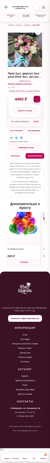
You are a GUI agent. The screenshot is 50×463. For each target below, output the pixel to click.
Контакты (25, 361)
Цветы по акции (25, 394)
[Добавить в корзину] (37, 99)
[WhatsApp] (11, 138)
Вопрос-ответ (25, 348)
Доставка (25, 339)
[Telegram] (16, 138)
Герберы (27, 25)
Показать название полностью (19, 84)
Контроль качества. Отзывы (25, 343)
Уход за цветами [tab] (35, 156)
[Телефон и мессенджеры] (36, 7)
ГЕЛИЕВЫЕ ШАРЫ (15, 249)
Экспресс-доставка (25, 389)
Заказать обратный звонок (25, 318)
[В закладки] (38, 32)
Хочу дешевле (34, 130)
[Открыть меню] (43, 7)
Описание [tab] (15, 156)
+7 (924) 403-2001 (25, 416)
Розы (25, 385)
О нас (25, 334)
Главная (11, 25)
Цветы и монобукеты (25, 380)
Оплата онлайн (25, 357)
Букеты (25, 376)
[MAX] (21, 138)
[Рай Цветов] (6, 7)
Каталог (19, 25)
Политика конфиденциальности (25, 430)
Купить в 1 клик (25, 110)
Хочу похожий (16, 130)
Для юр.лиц (25, 352)
